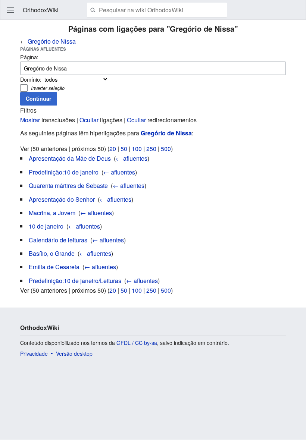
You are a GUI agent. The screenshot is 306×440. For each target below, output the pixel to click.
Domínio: (30, 79)
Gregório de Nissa (52, 41)
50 (124, 148)
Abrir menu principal (10, 10)
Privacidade (34, 353)
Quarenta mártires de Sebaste (68, 185)
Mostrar (30, 120)
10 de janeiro (46, 226)
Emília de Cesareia (54, 267)
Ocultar (89, 120)
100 (137, 148)
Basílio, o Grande (52, 253)
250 (151, 148)
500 (166, 148)
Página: (29, 57)
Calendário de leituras (58, 240)
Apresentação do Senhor (62, 199)
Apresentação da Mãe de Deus (70, 158)
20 (112, 148)
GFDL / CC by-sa (136, 342)
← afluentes (131, 158)
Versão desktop (74, 353)
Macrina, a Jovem (52, 212)
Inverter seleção (48, 87)
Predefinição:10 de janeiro (64, 172)
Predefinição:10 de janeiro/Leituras (75, 280)
